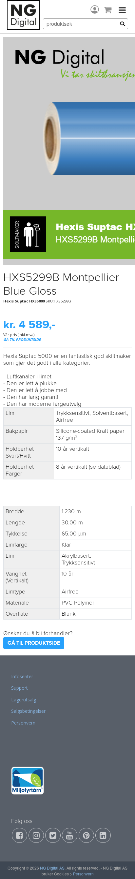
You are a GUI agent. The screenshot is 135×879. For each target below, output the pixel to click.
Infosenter (22, 676)
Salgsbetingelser (28, 711)
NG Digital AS (52, 868)
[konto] (94, 9)
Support (19, 688)
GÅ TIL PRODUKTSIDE (22, 339)
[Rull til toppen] (121, 865)
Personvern (23, 723)
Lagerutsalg (23, 699)
